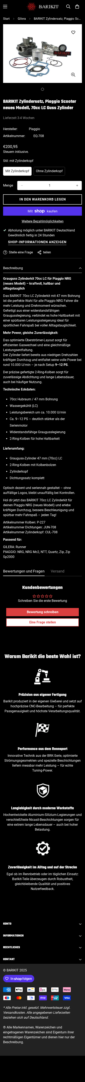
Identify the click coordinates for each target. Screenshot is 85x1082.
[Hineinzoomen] (73, 74)
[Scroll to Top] (77, 1060)
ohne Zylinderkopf (50, 172)
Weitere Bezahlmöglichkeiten (43, 221)
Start (6, 19)
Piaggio (34, 129)
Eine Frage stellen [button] (42, 622)
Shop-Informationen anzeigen (37, 242)
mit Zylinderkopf (18, 172)
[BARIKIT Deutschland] (42, 6)
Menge (8, 185)
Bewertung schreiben (42, 612)
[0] (77, 6)
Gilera (22, 19)
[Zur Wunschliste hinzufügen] (73, 32)
